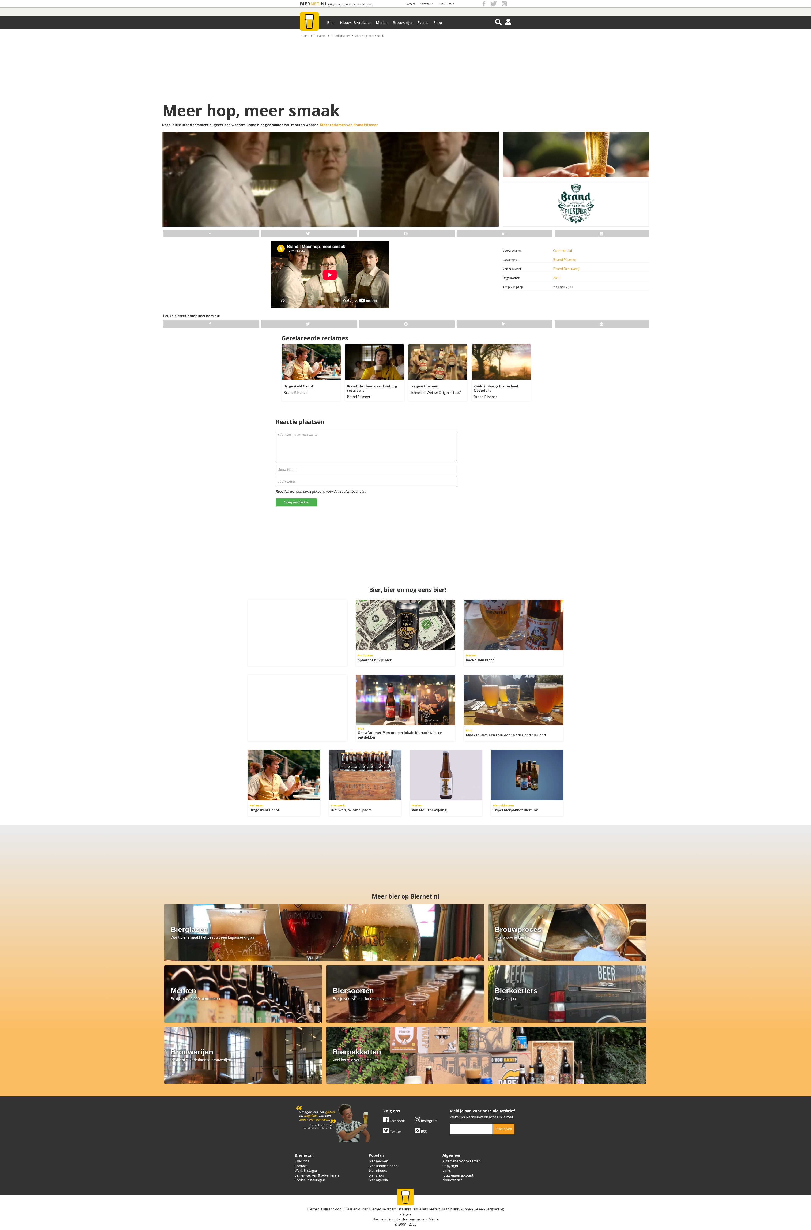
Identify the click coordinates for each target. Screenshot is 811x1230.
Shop (438, 22)
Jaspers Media (427, 1219)
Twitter (395, 1131)
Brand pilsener (340, 36)
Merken (382, 22)
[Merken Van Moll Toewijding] (446, 775)
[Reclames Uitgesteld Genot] (284, 775)
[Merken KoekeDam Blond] (513, 625)
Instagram (428, 1120)
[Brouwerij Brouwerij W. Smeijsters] (365, 775)
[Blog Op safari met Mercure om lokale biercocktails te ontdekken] (405, 700)
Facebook (397, 1120)
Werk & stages (306, 1170)
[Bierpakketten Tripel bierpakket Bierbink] (527, 775)
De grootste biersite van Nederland (350, 4)
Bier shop (376, 1175)
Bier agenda (378, 1180)
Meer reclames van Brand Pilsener (349, 125)
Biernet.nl (380, 1219)
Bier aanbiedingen (383, 1165)
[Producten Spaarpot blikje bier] (405, 625)
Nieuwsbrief (452, 1180)
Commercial (562, 250)
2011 (557, 277)
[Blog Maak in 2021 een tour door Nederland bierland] (513, 700)
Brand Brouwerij (566, 268)
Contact (410, 4)
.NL (323, 4)
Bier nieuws (378, 1170)
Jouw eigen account (457, 1175)
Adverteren (426, 4)
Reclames (320, 36)
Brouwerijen (403, 22)
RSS (423, 1131)
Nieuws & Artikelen (356, 22)
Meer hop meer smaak (369, 36)
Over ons (302, 1161)
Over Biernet (446, 4)
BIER (305, 4)
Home (305, 36)
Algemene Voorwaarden (461, 1161)
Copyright (450, 1165)
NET (315, 4)
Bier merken (378, 1161)
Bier (330, 22)
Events (423, 22)
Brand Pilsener (565, 259)
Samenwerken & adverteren (317, 1175)
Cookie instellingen (310, 1180)
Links (446, 1170)
